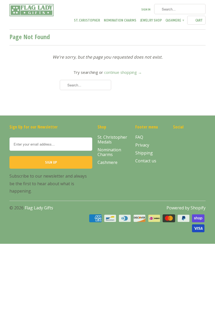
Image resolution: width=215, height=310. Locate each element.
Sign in (145, 9)
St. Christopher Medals (112, 139)
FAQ (139, 137)
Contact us (145, 161)
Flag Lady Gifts (39, 208)
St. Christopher (87, 20)
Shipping (144, 153)
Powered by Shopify (186, 208)
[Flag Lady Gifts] (32, 11)
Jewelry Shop (151, 20)
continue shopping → (123, 72)
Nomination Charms (120, 20)
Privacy (142, 145)
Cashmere (174, 20)
